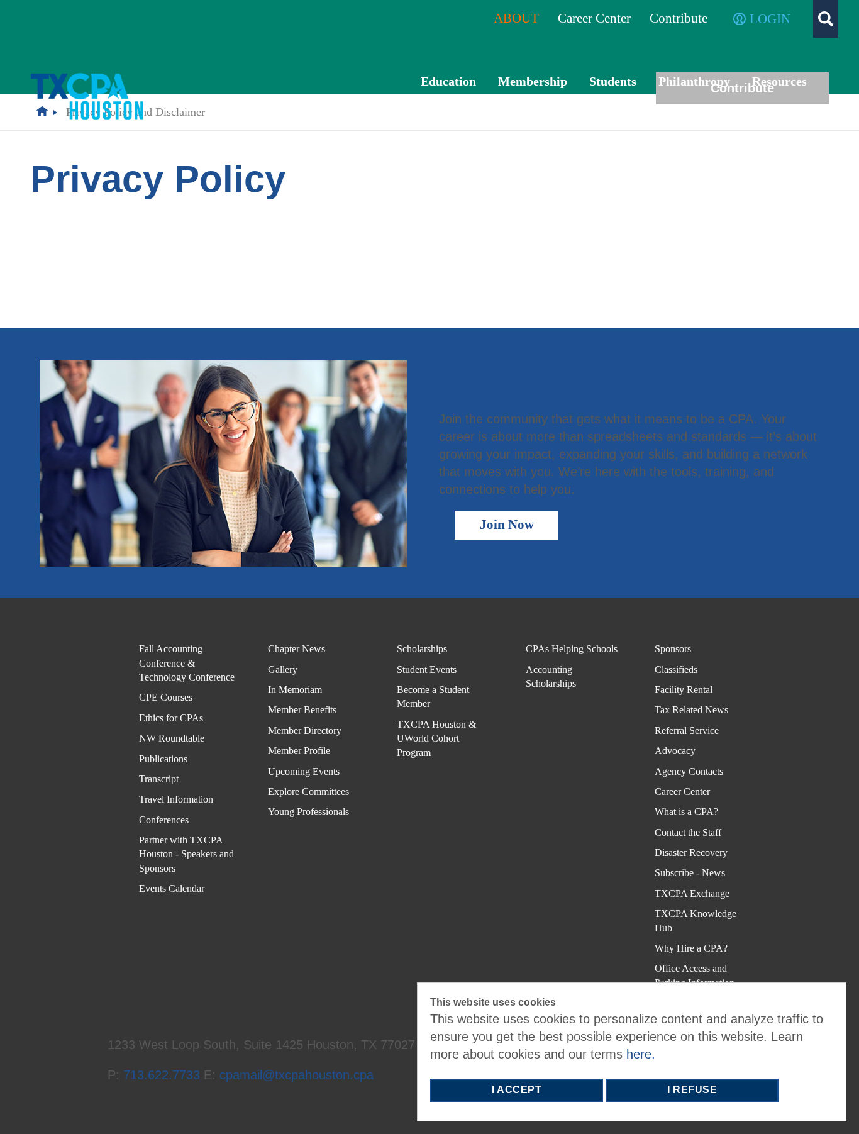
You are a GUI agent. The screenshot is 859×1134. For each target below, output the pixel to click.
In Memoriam (295, 689)
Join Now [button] (507, 524)
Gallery (282, 669)
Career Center (682, 791)
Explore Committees (308, 791)
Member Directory (304, 730)
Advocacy (675, 750)
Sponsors (673, 648)
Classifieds (676, 669)
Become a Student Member (433, 696)
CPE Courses (165, 697)
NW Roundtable (171, 738)
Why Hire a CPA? (691, 948)
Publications (163, 758)
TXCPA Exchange (692, 893)
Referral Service (687, 730)
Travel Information (176, 799)
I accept (516, 1089)
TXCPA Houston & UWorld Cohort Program (436, 738)
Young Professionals (308, 811)
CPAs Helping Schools (572, 648)
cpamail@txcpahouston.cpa (296, 1075)
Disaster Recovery (691, 852)
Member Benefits (302, 709)
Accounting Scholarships (551, 676)
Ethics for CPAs (171, 718)
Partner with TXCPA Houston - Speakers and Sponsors (186, 854)
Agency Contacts (689, 771)
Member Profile (299, 750)
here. (640, 1054)
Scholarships (422, 648)
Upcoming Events (304, 771)
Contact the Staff (688, 832)
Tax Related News (691, 709)
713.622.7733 (161, 1075)
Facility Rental (683, 689)
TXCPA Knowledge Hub (695, 920)
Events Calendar (171, 888)
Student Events (427, 669)
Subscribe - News (690, 872)
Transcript (159, 779)
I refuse (692, 1089)
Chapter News (296, 648)
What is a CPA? (686, 811)
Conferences (164, 819)
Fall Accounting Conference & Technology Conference (187, 662)
